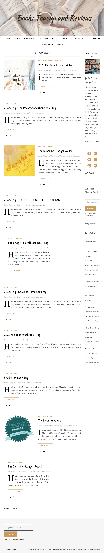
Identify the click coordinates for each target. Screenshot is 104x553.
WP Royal (15, 549)
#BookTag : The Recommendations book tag (30, 108)
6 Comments (71, 70)
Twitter (44, 549)
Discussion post (78, 39)
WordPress (31, 549)
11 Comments (43, 248)
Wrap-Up (57, 61)
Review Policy (30, 39)
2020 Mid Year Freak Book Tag (22, 334)
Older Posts (11, 508)
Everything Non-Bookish (53, 45)
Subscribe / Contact (49, 39)
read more (46, 87)
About (17, 39)
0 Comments (75, 156)
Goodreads (63, 549)
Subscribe (90, 208)
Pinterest (69, 549)
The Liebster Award (49, 420)
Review (64, 39)
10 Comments (72, 426)
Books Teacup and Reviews (47, 70)
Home (8, 39)
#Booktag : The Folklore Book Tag (28, 242)
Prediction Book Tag (16, 377)
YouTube (50, 549)
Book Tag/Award (45, 61)
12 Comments (40, 297)
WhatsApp (76, 549)
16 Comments (39, 113)
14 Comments (40, 205)
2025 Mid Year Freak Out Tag (55, 65)
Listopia (92, 39)
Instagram (38, 549)
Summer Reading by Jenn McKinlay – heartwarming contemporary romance (92, 291)
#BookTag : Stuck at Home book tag (25, 292)
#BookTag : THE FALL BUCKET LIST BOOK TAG (32, 200)
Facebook (56, 549)
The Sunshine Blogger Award (55, 151)
